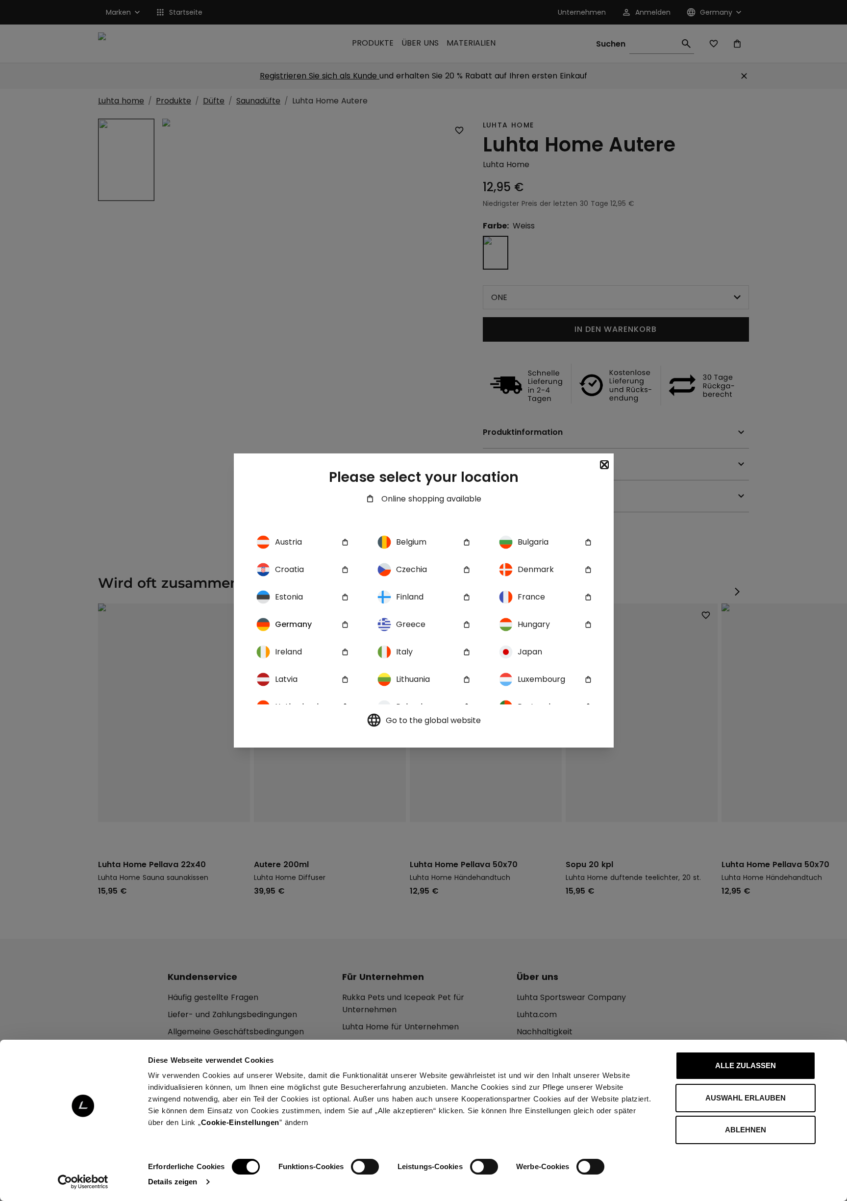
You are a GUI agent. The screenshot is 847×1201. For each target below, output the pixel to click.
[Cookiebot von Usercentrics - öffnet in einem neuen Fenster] (83, 1182)
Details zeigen (172, 1181)
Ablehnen (745, 1130)
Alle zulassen (745, 1065)
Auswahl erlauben (745, 1098)
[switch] (365, 1167)
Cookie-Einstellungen (240, 1122)
